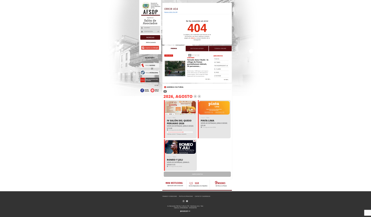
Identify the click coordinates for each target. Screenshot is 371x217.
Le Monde (190, 58)
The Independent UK (221, 66)
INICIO (193, 38)
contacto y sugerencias (202, 196)
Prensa (174, 48)
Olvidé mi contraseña (151, 42)
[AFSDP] (150, 15)
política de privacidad (186, 196)
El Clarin (217, 69)
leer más (207, 79)
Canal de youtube (155, 90)
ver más (156, 85)
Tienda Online (220, 48)
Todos (216, 59)
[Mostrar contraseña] (158, 31)
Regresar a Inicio (168, 12)
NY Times (217, 62)
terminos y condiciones (169, 196)
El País (216, 72)
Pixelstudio (185, 211)
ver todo (226, 79)
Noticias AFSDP (197, 48)
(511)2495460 (184, 208)
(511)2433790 (193, 208)
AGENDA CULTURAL (175, 87)
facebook (144, 90)
